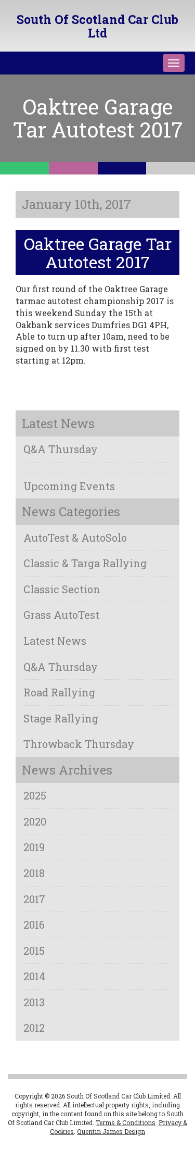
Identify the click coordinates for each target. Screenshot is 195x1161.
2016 (34, 924)
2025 (34, 795)
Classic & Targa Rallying (85, 563)
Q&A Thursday (60, 449)
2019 (34, 847)
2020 (34, 821)
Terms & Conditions (125, 1122)
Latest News (54, 640)
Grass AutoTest (61, 614)
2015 (34, 950)
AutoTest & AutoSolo (75, 537)
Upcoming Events (69, 486)
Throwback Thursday (78, 744)
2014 (34, 976)
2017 (34, 899)
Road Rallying (59, 692)
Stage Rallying (60, 718)
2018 (34, 873)
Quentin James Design (111, 1131)
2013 (34, 1002)
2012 (34, 1027)
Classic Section (61, 589)
